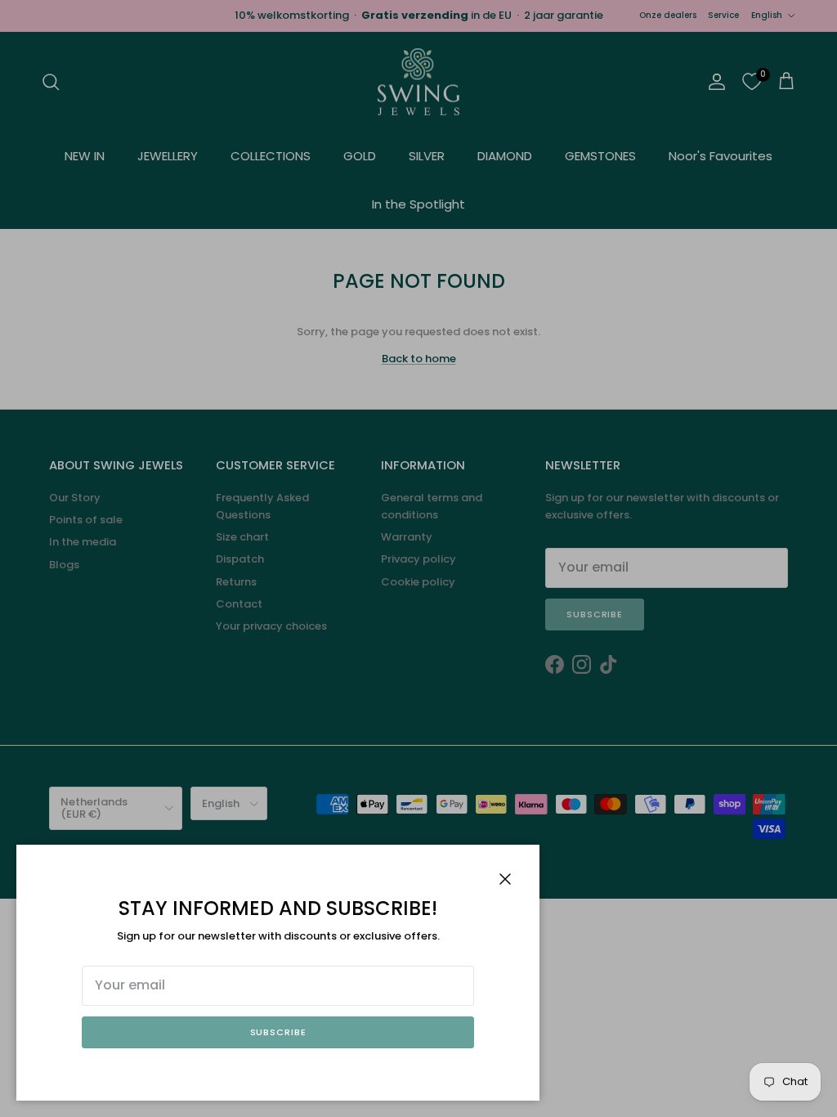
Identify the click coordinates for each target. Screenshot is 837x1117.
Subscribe (278, 1031)
